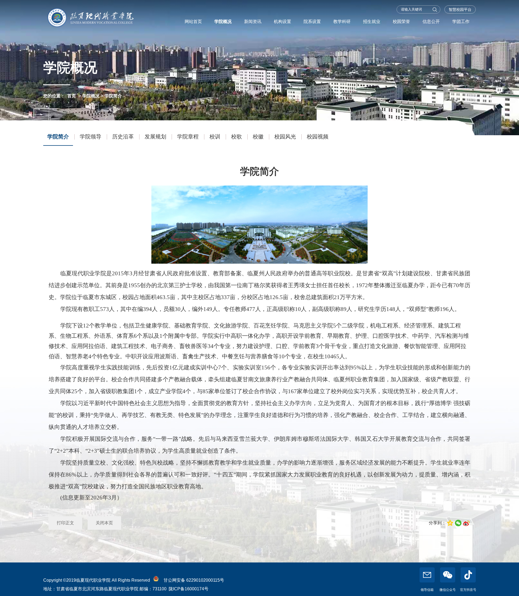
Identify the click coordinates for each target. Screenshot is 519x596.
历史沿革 (123, 137)
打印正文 (65, 523)
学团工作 (461, 21)
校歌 (236, 137)
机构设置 (282, 21)
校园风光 (285, 137)
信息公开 (431, 21)
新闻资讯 (252, 21)
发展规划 (155, 137)
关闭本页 (104, 523)
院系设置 (312, 21)
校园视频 (317, 137)
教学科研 (342, 21)
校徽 (258, 137)
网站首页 (193, 21)
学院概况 (223, 21)
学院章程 (188, 137)
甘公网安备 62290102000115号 (192, 580)
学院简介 (113, 96)
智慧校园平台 (460, 9)
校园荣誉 (401, 21)
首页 (71, 96)
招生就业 (371, 21)
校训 (214, 137)
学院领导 (90, 137)
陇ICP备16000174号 (188, 589)
